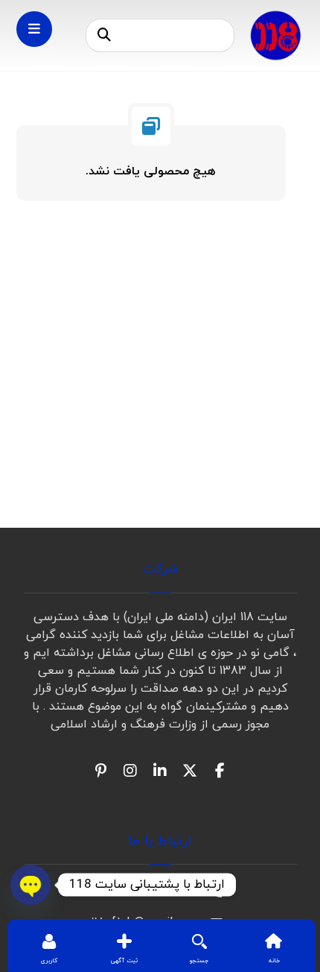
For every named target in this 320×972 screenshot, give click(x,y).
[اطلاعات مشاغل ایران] (275, 35)
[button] (104, 35)
